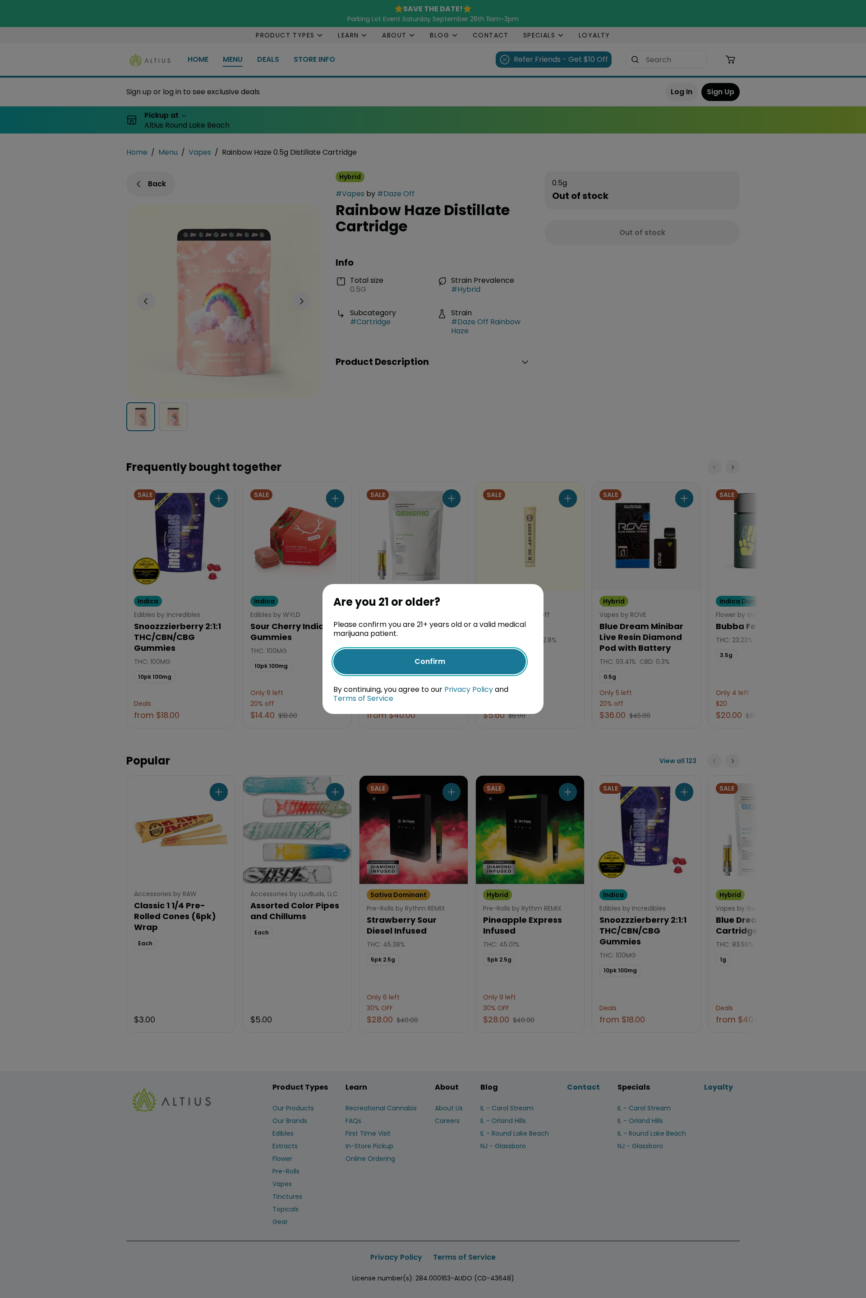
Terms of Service (363, 698)
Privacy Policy (468, 689)
